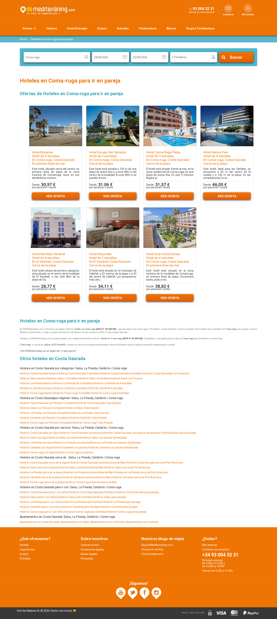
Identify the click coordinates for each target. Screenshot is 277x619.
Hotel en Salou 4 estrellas (94, 378)
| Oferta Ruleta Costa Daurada (178, 432)
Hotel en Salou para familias (75, 497)
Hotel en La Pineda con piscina (71, 442)
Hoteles (52, 28)
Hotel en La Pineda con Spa (36, 442)
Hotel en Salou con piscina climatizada (104, 437)
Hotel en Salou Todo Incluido (82, 407)
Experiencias (27, 549)
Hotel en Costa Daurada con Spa (39, 432)
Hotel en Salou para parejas (110, 497)
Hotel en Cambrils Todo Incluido (88, 417)
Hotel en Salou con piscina (64, 437)
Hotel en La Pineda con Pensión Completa (44, 412)
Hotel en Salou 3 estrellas (62, 378)
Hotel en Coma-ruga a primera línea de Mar (91, 482)
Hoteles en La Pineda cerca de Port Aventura (141, 472)
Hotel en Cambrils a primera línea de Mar (87, 477)
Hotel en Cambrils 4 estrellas (106, 388)
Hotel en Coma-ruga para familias (85, 511)
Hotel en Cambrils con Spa (35, 447)
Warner (171, 28)
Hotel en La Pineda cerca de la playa (41, 472)
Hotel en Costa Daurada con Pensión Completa (47, 403)
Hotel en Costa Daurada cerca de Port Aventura (155, 462)
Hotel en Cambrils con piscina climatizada (113, 447)
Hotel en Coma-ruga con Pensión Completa (45, 422)
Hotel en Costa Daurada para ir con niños (44, 492)
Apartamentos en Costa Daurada (39, 521)
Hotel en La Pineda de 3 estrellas (72, 383)
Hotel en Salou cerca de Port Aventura (127, 467)
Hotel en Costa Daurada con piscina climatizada (131, 432)
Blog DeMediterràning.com (157, 544)
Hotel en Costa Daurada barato (38, 373)
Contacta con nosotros (215, 549)
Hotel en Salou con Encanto (126, 378)
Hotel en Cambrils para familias (80, 506)
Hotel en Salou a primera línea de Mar (81, 467)
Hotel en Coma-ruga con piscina (74, 452)
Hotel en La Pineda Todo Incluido (90, 412)
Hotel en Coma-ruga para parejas (127, 511)
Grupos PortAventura (200, 28)
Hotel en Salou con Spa (33, 437)
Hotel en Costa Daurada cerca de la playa (44, 462)
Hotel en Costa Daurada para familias (92, 492)
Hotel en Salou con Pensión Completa (42, 407)
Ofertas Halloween (152, 553)
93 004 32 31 (203, 8)
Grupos (102, 28)
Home (23, 39)
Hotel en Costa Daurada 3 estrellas (78, 373)
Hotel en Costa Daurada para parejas (137, 492)
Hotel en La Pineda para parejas (122, 501)
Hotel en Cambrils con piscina (70, 447)
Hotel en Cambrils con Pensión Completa (44, 417)
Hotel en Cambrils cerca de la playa (40, 477)
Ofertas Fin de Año (152, 549)
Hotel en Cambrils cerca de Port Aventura (136, 477)
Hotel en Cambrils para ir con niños (40, 506)
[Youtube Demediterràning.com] (121, 593)
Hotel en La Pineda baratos (36, 383)
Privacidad (87, 558)
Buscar (236, 57)
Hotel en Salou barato (32, 378)
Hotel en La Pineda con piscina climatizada (116, 442)
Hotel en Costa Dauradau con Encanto (165, 373)
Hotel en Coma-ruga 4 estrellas (110, 393)
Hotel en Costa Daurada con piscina (81, 432)
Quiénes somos (90, 544)
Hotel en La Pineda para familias (83, 501)
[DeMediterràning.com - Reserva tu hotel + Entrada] (48, 10)
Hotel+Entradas (77, 28)
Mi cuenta (248, 14)
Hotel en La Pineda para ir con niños (41, 501)
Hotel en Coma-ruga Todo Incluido (93, 422)
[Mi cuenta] (248, 8)
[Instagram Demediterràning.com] (156, 593)
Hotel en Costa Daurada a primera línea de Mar (97, 462)
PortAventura (147, 28)
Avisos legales (89, 553)
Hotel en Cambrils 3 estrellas (70, 388)
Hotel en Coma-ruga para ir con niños (42, 511)
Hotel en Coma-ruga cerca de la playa (42, 482)
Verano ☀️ (30, 28)
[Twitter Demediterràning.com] (133, 593)
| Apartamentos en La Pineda (107, 521)
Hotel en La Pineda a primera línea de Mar (88, 472)
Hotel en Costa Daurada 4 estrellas (121, 373)
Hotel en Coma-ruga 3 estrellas (72, 393)
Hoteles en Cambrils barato (36, 388)
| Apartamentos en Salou (74, 521)
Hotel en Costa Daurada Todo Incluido (99, 403)
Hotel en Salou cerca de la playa (39, 467)
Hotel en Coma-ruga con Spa (37, 452)
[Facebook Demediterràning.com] (144, 593)
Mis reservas (209, 544)
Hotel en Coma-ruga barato (36, 393)
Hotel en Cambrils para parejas (119, 506)
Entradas (123, 28)
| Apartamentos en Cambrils (141, 521)
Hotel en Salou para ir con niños (38, 497)
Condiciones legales (92, 549)
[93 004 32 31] (190, 8)
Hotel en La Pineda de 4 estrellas (112, 383)
